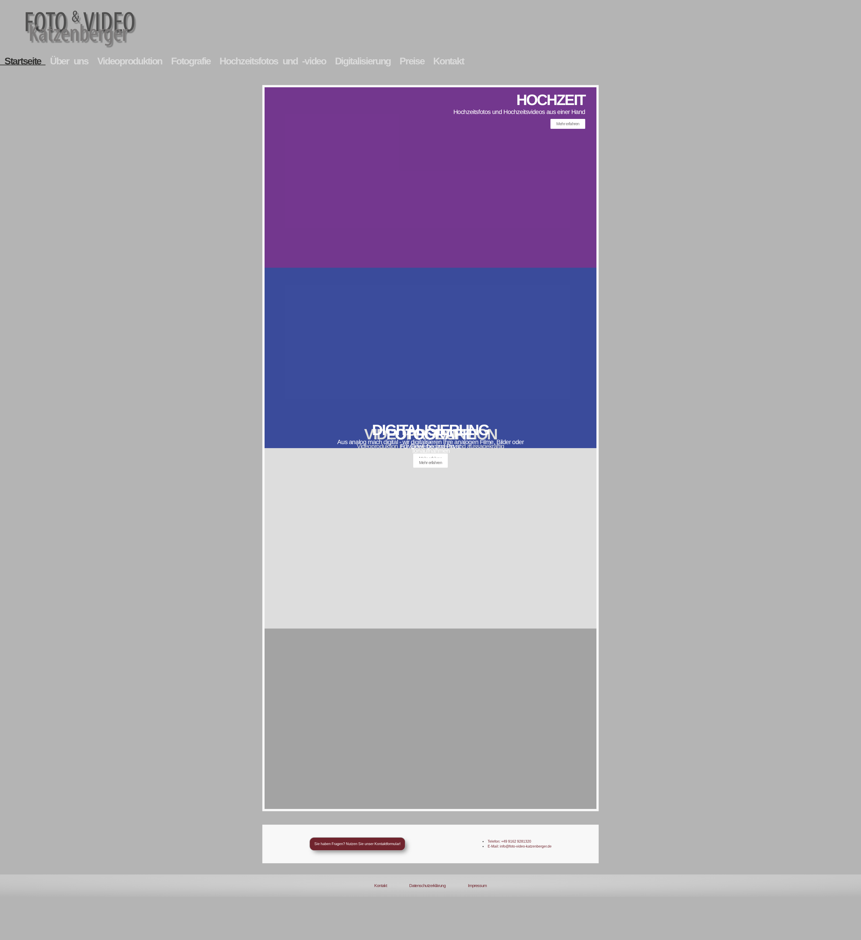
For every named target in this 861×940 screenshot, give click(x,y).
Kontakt (448, 61)
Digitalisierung (363, 61)
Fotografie (191, 61)
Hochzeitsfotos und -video (273, 61)
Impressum (477, 885)
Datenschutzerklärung (427, 885)
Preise (412, 61)
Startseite (22, 61)
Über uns (69, 61)
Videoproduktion (129, 61)
